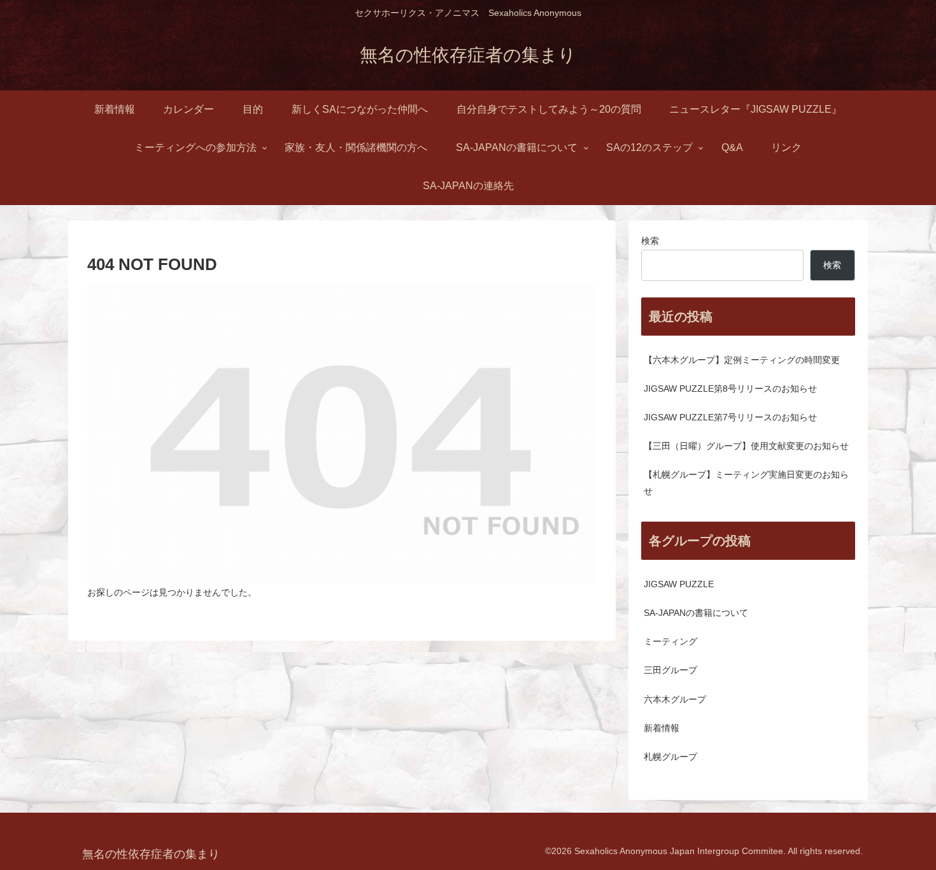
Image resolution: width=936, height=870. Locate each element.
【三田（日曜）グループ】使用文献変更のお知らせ (746, 446)
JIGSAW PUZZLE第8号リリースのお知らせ (730, 388)
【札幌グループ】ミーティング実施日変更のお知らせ (746, 482)
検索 (650, 241)
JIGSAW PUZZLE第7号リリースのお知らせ (730, 417)
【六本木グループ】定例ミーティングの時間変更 (742, 360)
